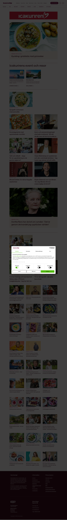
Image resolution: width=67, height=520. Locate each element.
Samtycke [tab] (17, 251)
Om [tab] (50, 251)
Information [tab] (28, 251)
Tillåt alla (47, 271)
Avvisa (19, 271)
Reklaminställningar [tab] (39, 251)
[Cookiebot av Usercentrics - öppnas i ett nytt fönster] (50, 248)
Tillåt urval (33, 271)
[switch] (28, 267)
